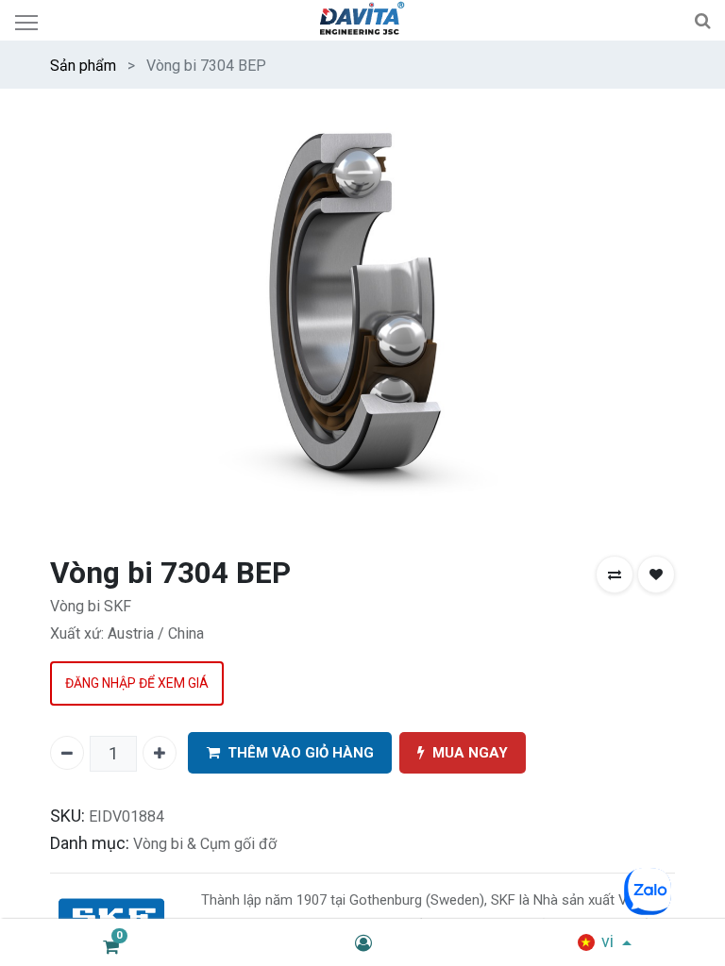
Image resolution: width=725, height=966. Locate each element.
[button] (614, 574)
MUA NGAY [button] (470, 752)
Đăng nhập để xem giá (137, 683)
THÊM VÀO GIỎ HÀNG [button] (301, 752)
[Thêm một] (160, 753)
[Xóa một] (67, 753)
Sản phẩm (83, 66)
